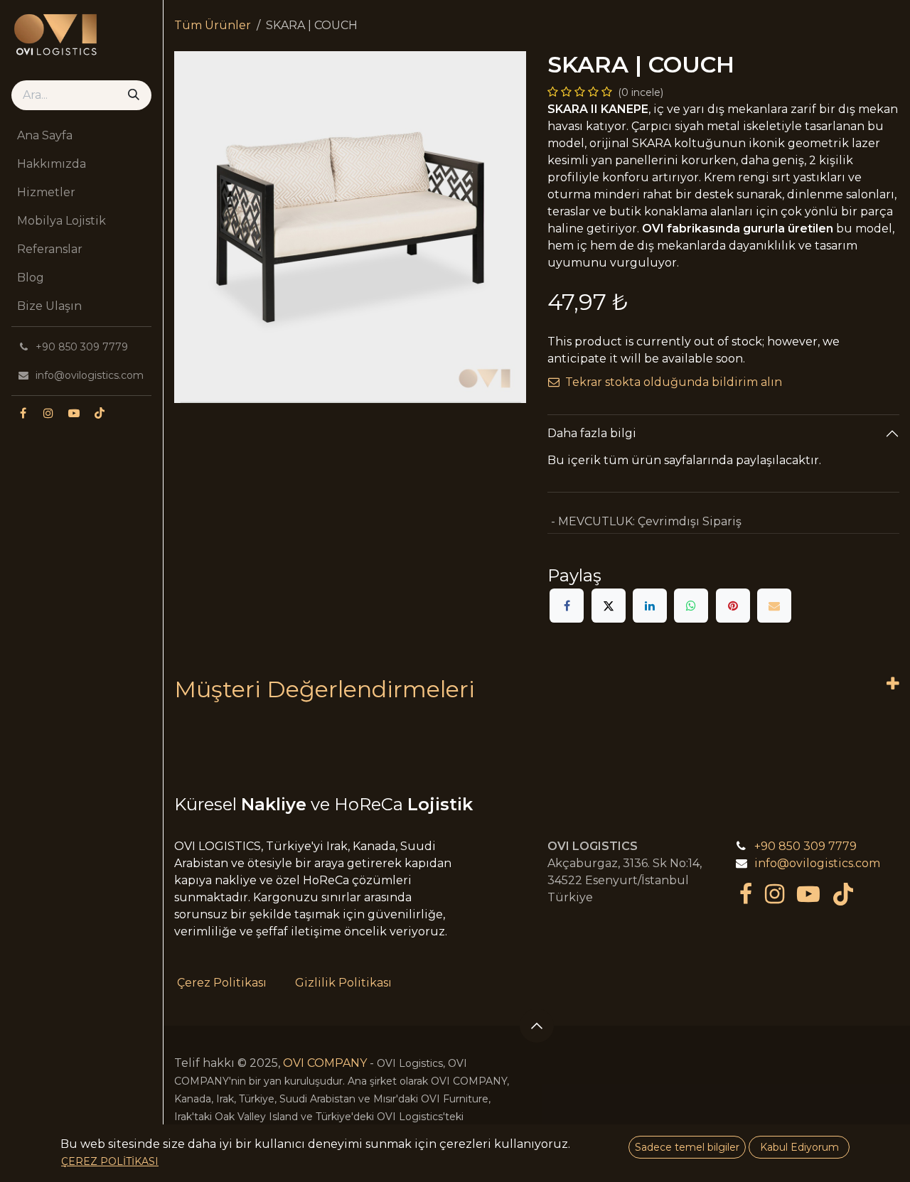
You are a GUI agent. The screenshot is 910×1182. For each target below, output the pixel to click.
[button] (537, 1026)
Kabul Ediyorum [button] (799, 1147)
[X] (609, 606)
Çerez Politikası (222, 982)
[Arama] (133, 95)
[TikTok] (99, 413)
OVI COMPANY (325, 1063)
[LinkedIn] (650, 606)
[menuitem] (81, 136)
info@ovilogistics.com (817, 863)
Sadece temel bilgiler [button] (687, 1147)
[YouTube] (74, 413)
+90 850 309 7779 (805, 846)
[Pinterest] (733, 606)
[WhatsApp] (691, 606)
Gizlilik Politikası (343, 982)
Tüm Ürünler (212, 25)
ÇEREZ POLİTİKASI (110, 1161)
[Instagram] (48, 413)
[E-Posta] (774, 606)
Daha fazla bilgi (591, 433)
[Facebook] (22, 413)
